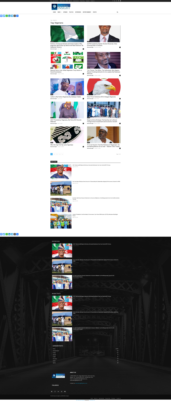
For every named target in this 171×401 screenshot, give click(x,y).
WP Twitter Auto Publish (80, 400)
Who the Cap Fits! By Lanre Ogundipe (61, 145)
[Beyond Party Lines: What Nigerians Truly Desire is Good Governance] (67, 60)
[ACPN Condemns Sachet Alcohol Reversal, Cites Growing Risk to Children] (104, 33)
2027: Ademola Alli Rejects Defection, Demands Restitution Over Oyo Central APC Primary (91, 165)
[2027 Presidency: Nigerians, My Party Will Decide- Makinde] (67, 110)
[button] (117, 12)
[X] (116, 1)
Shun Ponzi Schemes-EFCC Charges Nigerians (101, 97)
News (88, 41)
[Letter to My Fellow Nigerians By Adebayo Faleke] (67, 86)
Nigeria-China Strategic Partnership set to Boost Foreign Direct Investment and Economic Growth (102, 120)
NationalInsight (53, 48)
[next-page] (62, 154)
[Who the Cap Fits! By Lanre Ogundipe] (67, 134)
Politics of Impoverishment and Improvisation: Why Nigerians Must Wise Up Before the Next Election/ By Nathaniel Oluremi (66, 45)
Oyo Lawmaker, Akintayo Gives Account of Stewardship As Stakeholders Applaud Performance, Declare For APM (96, 181)
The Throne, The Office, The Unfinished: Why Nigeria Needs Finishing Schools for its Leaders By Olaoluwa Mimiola (103, 71)
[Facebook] (113, 1)
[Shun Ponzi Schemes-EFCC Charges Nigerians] (104, 86)
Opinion (52, 41)
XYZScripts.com (92, 400)
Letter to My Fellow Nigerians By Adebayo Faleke (65, 97)
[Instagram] (115, 1)
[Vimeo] (118, 1)
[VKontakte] (65, 391)
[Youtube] (120, 1)
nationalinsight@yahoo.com (81, 383)
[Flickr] (58, 391)
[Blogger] (51, 391)
